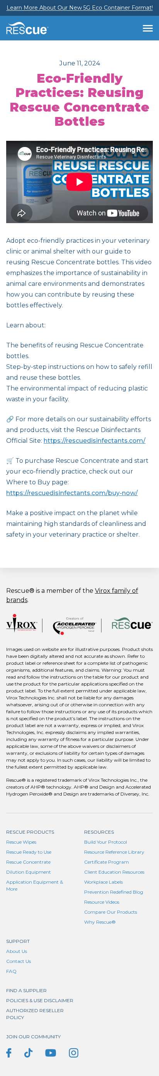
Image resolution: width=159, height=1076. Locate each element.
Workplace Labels (103, 882)
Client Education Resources (114, 872)
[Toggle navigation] (148, 28)
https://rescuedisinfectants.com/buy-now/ (72, 493)
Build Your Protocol (105, 842)
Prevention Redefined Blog (113, 892)
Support (18, 941)
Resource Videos (101, 902)
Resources (99, 832)
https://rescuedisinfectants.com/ (94, 440)
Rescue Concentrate (28, 862)
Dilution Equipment (28, 872)
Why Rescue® (100, 922)
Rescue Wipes (21, 842)
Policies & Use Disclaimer (39, 1000)
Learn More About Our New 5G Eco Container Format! (80, 7)
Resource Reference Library (114, 852)
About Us (16, 951)
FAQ (11, 971)
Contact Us (18, 961)
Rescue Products (30, 832)
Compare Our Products (110, 912)
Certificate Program (106, 862)
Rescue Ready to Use (28, 852)
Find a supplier (26, 990)
